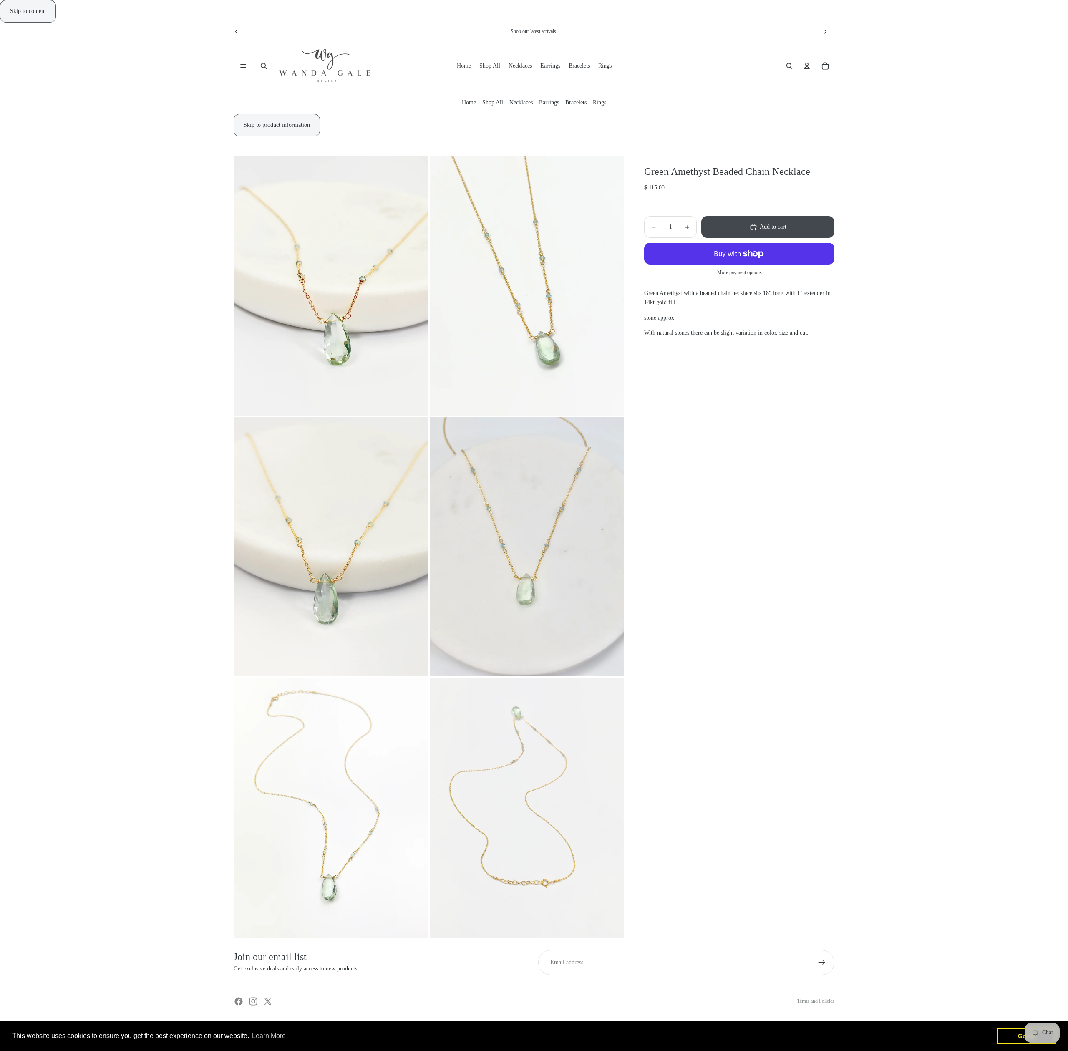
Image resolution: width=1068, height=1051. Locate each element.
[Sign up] (822, 962)
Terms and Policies (815, 1001)
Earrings (549, 102)
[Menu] (243, 66)
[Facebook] (239, 1001)
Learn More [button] (269, 1035)
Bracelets (576, 102)
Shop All (492, 102)
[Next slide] (825, 31)
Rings (599, 102)
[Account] (807, 66)
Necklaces (521, 102)
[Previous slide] (236, 31)
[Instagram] (253, 1001)
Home (469, 102)
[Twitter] (268, 1001)
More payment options (739, 272)
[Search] (263, 66)
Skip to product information (277, 125)
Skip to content (28, 11)
